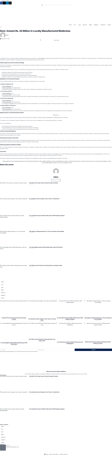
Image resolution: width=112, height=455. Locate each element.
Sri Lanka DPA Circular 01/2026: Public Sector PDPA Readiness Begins (47, 215)
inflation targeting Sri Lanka (48, 161)
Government (41, 58)
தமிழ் (80, 24)
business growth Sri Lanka (8, 161)
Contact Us (103, 24)
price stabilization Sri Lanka (61, 161)
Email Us (8, 445)
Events (109, 24)
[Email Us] (3, 448)
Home (70, 24)
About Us (85, 24)
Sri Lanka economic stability (100, 161)
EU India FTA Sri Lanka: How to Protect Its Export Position (43, 183)
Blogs (90, 24)
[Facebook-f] (1, 3)
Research (96, 24)
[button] (1, 27)
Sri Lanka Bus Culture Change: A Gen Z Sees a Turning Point (44, 198)
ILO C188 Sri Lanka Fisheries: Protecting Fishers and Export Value (45, 265)
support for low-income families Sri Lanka (62, 162)
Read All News (56, 180)
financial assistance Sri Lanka (35, 161)
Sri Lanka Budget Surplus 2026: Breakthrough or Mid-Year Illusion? (46, 247)
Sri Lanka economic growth (74, 161)
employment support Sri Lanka (21, 161)
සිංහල (75, 24)
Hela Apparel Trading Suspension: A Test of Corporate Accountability (46, 231)
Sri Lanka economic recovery (87, 161)
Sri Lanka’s (55, 154)
